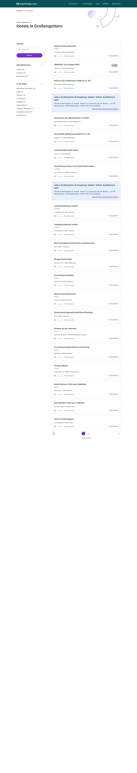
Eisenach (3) (20, 95)
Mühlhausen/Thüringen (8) (25, 88)
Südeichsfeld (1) (22, 105)
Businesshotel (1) (22, 76)
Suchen (29, 55)
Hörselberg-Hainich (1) (24, 112)
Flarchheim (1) (21, 115)
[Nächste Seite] (119, 433)
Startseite (19, 10)
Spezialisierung (23, 65)
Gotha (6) (19, 92)
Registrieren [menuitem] (116, 4)
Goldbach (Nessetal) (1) (24, 108)
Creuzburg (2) (21, 98)
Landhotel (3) (21, 73)
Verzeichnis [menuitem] (72, 4)
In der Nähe (21, 84)
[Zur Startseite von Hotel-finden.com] (26, 4)
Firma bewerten (113, 55)
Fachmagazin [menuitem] (87, 4)
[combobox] (29, 49)
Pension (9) (20, 69)
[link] (86, 51)
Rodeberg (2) (21, 102)
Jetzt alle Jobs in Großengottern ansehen (105, 109)
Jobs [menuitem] (97, 4)
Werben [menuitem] (105, 4)
